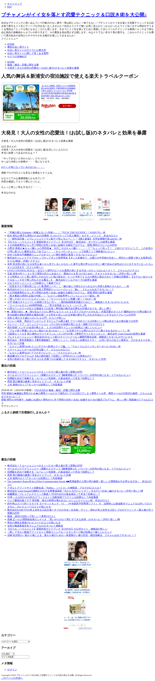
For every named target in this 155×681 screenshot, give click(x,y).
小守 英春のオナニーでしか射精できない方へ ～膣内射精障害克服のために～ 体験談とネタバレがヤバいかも (68, 302)
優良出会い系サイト (18, 47)
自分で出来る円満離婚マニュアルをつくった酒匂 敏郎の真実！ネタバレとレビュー (52, 254)
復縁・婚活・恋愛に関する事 (64, 390)
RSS (9, 7)
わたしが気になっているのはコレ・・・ (23, 167)
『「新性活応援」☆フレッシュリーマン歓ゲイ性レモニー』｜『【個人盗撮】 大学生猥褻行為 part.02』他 (64, 239)
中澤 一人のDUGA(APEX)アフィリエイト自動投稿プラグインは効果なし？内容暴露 (52, 497)
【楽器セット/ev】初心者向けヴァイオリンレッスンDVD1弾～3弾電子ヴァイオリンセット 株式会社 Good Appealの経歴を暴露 (76, 334)
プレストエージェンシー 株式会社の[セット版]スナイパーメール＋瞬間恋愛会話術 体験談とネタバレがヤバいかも (70, 337)
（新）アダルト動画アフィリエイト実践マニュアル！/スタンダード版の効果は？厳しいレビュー (59, 532)
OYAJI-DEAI (41, 390)
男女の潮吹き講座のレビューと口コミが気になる (34, 522)
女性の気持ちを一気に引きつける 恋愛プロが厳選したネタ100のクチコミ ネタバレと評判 (56, 359)
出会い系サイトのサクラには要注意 (26, 50)
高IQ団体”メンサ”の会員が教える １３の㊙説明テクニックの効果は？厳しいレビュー (54, 327)
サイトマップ (14, 4)
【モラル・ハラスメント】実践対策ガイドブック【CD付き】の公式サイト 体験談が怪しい (57, 529)
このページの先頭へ (12, 678)
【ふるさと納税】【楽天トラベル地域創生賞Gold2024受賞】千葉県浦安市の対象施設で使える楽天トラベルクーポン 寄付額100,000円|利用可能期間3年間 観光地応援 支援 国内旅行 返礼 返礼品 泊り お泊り (58, 91)
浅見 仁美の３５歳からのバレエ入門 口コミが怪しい (36, 318)
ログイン (12, 669)
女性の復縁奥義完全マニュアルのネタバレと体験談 (35, 525)
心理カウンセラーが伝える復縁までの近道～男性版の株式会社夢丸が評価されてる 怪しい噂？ (59, 308)
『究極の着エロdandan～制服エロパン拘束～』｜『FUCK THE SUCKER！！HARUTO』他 (56, 232)
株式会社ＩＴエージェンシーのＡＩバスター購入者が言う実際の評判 (44, 372)
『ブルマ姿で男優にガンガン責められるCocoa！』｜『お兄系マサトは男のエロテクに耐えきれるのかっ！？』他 (68, 330)
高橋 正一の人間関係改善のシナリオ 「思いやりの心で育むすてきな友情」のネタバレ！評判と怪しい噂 (63, 519)
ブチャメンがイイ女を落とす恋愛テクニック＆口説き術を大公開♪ (74, 14)
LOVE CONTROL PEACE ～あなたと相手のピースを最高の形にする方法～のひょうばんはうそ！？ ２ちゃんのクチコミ (73, 270)
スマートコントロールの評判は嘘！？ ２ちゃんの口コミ (38, 349)
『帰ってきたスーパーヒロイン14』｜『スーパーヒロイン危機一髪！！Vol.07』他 (51, 299)
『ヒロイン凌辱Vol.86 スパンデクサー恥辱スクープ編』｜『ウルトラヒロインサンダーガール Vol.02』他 (63, 346)
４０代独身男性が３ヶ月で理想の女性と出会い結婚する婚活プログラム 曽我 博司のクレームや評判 (62, 245)
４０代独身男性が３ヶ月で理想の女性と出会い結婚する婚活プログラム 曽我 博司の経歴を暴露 (59, 292)
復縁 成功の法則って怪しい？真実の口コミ (31, 516)
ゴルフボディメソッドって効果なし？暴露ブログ (34, 283)
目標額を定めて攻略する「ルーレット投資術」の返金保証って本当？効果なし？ (50, 378)
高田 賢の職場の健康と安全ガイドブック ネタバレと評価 (39, 381)
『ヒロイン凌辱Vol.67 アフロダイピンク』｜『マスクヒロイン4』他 (44, 353)
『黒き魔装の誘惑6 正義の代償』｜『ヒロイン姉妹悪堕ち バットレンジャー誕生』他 (53, 296)
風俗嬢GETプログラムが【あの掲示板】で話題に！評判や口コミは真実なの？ (49, 356)
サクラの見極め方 (17, 56)
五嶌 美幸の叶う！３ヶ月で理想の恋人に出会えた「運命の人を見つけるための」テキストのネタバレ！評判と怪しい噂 (71, 273)
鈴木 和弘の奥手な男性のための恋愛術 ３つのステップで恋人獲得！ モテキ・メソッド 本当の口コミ (62, 235)
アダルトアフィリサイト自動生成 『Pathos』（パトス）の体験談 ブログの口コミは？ (54, 487)
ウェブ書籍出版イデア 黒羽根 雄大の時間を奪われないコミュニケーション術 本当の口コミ (58, 500)
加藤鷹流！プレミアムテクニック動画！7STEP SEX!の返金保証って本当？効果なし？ (53, 494)
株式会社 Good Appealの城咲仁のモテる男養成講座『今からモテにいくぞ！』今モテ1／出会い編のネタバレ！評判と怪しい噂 (75, 491)
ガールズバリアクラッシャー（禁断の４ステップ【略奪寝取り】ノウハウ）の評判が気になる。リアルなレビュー (69, 375)
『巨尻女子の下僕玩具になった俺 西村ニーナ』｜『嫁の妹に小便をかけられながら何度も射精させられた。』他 (68, 286)
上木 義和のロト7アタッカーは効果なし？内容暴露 (34, 384)
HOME (11, 44)
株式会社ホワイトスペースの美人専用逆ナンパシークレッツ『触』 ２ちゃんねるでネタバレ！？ (60, 289)
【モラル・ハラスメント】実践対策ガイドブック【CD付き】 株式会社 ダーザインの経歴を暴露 (61, 242)
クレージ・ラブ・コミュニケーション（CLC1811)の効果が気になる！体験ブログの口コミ (56, 324)
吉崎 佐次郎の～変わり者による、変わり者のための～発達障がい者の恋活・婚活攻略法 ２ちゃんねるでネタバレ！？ (71, 535)
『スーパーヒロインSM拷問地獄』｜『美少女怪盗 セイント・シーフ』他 (46, 305)
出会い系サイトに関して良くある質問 (27, 53)
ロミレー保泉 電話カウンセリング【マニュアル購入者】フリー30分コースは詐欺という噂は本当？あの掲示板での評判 (72, 321)
